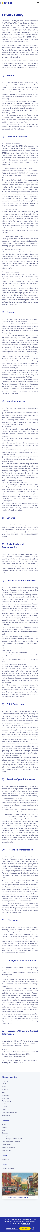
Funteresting (6, 1101)
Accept (25, 1228)
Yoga (3, 1092)
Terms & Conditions (8, 1147)
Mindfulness (6, 1115)
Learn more (26, 1223)
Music (4, 1087)
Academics (5, 1095)
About (4, 1124)
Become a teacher (8, 1168)
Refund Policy (6, 1150)
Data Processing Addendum (11, 1142)
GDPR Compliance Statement (12, 1139)
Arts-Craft (5, 1089)
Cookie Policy (6, 1145)
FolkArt (4, 1107)
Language (5, 1081)
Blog (3, 1130)
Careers (4, 1127)
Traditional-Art (7, 1098)
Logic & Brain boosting (9, 1113)
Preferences (12, 1229)
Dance (4, 1110)
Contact (5, 1133)
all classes (5, 1159)
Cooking (4, 1084)
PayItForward (6, 1104)
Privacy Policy (6, 1136)
